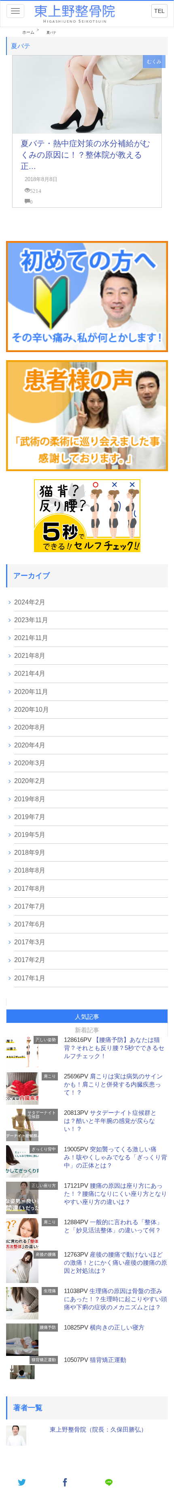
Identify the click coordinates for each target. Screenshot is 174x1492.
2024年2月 (29, 602)
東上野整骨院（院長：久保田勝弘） (98, 1429)
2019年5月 (29, 834)
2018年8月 (29, 870)
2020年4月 (29, 745)
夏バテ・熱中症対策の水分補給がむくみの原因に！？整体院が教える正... (85, 155)
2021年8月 (29, 655)
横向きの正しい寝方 (117, 1327)
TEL (159, 11)
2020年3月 (29, 763)
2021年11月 (31, 637)
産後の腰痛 (46, 1254)
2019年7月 (29, 816)
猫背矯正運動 (44, 1360)
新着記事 (87, 1030)
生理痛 (50, 1291)
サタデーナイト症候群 (42, 1114)
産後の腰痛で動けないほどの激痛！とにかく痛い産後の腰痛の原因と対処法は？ (115, 1262)
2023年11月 (31, 620)
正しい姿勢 (46, 1039)
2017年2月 (29, 959)
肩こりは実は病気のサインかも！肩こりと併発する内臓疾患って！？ (113, 1084)
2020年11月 (31, 691)
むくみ (154, 61)
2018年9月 (29, 852)
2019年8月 (29, 799)
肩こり (50, 1076)
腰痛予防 (48, 1327)
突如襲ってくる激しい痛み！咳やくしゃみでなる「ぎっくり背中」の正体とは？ (115, 1157)
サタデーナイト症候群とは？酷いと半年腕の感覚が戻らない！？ (110, 1120)
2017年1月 (29, 978)
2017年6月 (29, 924)
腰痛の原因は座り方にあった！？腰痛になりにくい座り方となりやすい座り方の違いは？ (115, 1193)
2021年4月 (29, 673)
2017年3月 (29, 942)
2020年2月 (29, 780)
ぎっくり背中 (44, 1149)
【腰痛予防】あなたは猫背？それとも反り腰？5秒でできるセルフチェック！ (114, 1047)
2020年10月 (31, 709)
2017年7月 (29, 906)
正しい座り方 (44, 1185)
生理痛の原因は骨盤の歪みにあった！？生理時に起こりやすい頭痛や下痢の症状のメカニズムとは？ (115, 1299)
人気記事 (87, 1016)
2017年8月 (29, 888)
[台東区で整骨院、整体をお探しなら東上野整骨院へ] (74, 13)
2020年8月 (29, 727)
